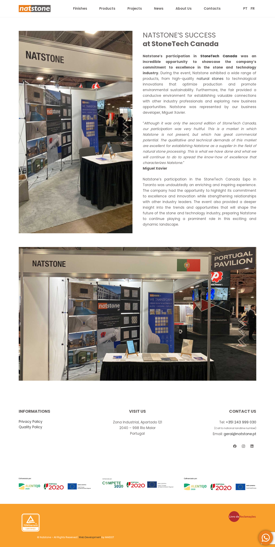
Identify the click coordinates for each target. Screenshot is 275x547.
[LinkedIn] (252, 446)
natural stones (210, 78)
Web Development (90, 537)
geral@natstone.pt (240, 433)
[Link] (35, 8)
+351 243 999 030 (241, 422)
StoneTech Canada (218, 56)
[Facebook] (235, 446)
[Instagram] (243, 446)
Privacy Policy (30, 421)
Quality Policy (30, 427)
